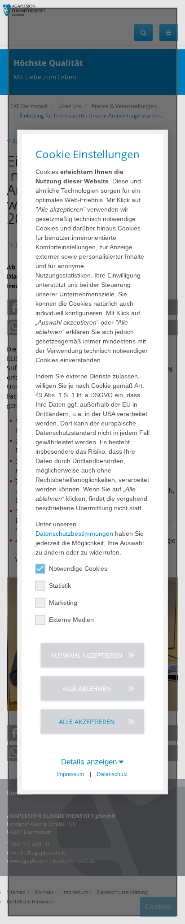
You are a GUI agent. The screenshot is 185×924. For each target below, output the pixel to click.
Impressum (70, 774)
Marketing (63, 602)
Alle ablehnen (86, 688)
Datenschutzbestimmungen (74, 533)
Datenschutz (112, 774)
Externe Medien (71, 619)
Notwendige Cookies (78, 568)
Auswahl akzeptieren (87, 655)
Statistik (60, 585)
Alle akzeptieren (87, 721)
